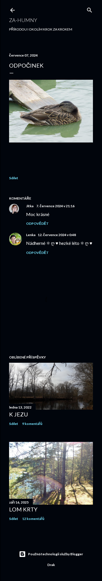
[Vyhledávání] (89, 8)
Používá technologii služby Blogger (55, 554)
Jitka (30, 206)
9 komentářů (32, 424)
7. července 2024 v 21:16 (55, 206)
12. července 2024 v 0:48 (57, 235)
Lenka (30, 235)
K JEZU (18, 414)
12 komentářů (33, 519)
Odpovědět (37, 223)
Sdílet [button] (13, 178)
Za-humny (23, 20)
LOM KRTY (23, 509)
